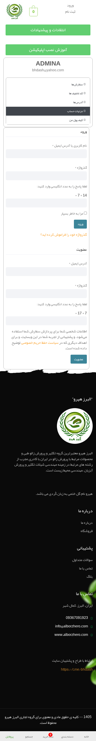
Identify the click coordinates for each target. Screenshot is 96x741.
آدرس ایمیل (78, 263)
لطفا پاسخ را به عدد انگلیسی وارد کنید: (62, 186)
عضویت (78, 359)
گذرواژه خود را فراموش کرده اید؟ (63, 234)
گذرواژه (81, 167)
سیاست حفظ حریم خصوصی (39, 342)
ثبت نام (70, 11)
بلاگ (90, 577)
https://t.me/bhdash (77, 669)
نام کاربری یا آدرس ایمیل (69, 145)
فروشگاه (87, 531)
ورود (70, 5)
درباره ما (87, 523)
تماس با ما (86, 568)
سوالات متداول (82, 560)
